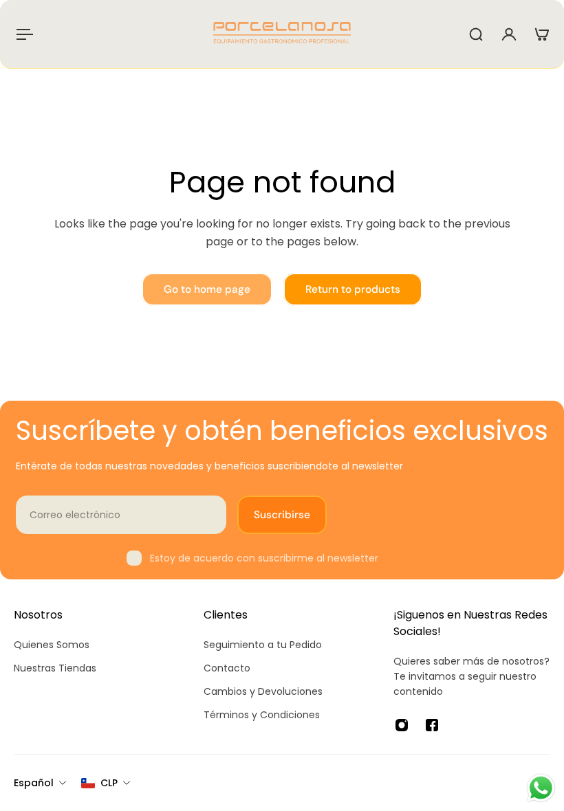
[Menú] (22, 34)
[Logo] (282, 34)
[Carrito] (541, 34)
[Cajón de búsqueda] (475, 34)
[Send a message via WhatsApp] (541, 788)
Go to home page (207, 289)
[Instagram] (402, 725)
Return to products (352, 289)
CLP (109, 783)
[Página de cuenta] (508, 34)
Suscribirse (282, 515)
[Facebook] (432, 725)
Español (34, 783)
